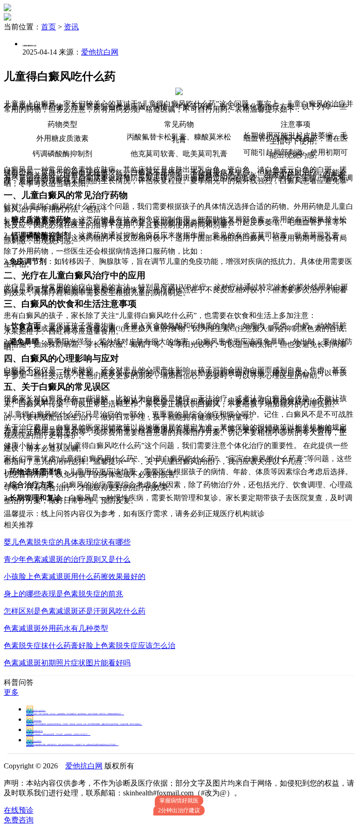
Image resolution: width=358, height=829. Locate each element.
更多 (11, 692)
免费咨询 (19, 820)
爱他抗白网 (99, 52)
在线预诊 (19, 810)
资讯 (71, 27)
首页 (48, 27)
